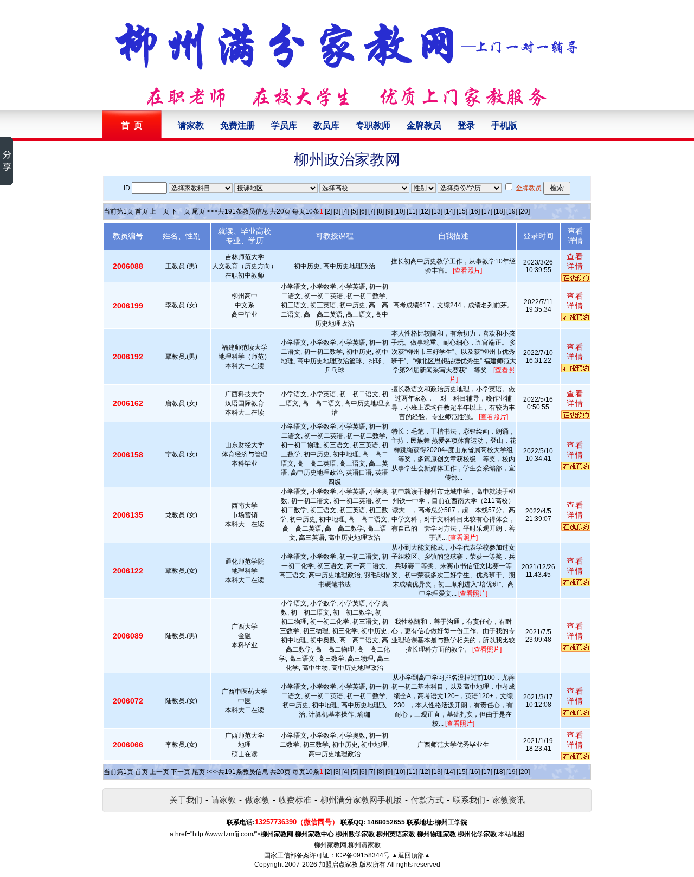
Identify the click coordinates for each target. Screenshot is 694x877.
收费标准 (295, 799)
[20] (524, 211)
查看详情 (575, 261)
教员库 (326, 125)
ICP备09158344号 (363, 855)
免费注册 (237, 125)
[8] (380, 211)
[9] (389, 211)
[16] (474, 211)
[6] (363, 211)
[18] (499, 211)
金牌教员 (424, 125)
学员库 (284, 125)
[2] (328, 211)
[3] (336, 211)
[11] (412, 211)
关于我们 (186, 799)
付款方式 (427, 799)
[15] (462, 211)
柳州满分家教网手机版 (361, 799)
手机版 (504, 125)
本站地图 (511, 834)
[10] (399, 211)
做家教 (257, 799)
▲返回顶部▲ (410, 855)
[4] (345, 211)
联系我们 (469, 799)
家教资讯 (508, 799)
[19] (511, 211)
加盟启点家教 (338, 864)
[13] (437, 211)
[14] (449, 211)
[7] (371, 211)
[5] (354, 211)
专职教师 (373, 125)
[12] (424, 211)
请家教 (191, 125)
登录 (466, 125)
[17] (486, 211)
